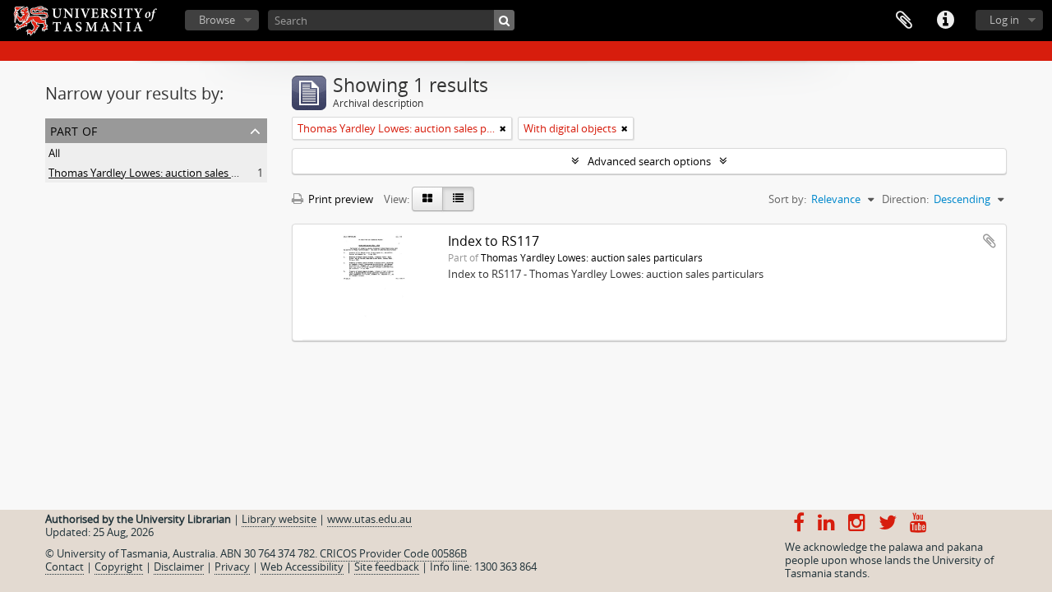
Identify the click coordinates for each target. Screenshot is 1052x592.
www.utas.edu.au (369, 518)
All (54, 153)
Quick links (945, 20)
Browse (217, 19)
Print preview (339, 199)
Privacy (232, 566)
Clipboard (904, 20)
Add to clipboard (989, 241)
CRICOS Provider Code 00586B (393, 553)
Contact (64, 566)
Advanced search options (649, 161)
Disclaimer (179, 566)
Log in (1004, 19)
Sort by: (787, 199)
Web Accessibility (302, 566)
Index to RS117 (493, 241)
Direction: (905, 199)
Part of (73, 129)
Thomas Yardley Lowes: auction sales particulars (165, 172)
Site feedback (386, 566)
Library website (279, 518)
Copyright (119, 566)
